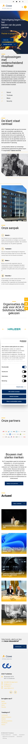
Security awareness (6, 721)
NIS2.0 (3, 724)
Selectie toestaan (14, 396)
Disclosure (19, 736)
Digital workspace (6, 717)
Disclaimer (22, 734)
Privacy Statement (6, 734)
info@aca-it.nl (7, 684)
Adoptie (3, 719)
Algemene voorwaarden (9, 736)
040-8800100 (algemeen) (10, 682)
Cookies (15, 734)
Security (3, 707)
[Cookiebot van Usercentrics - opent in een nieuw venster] (20, 341)
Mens (3, 705)
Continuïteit (4, 715)
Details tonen (19, 386)
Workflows (4, 722)
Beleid (3, 701)
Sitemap (5, 738)
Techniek (3, 703)
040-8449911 (7, 686)
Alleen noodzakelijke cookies (14, 401)
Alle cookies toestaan (14, 391)
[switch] (24, 371)
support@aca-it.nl (9, 688)
